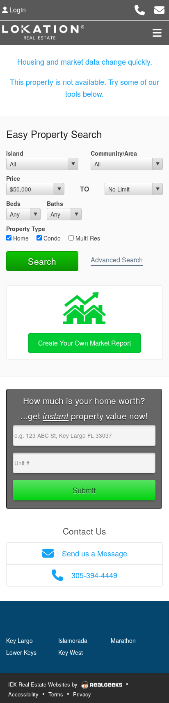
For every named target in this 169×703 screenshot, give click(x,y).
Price (13, 178)
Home (20, 238)
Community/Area (114, 153)
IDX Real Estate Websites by (43, 684)
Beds (13, 203)
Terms (55, 694)
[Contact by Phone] (140, 9)
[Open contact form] (159, 9)
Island (14, 153)
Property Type (25, 228)
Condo (51, 238)
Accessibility (23, 694)
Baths (55, 203)
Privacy (82, 694)
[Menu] (157, 32)
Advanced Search (117, 259)
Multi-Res (87, 238)
